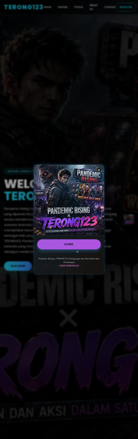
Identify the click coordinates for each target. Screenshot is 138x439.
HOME (69, 244)
